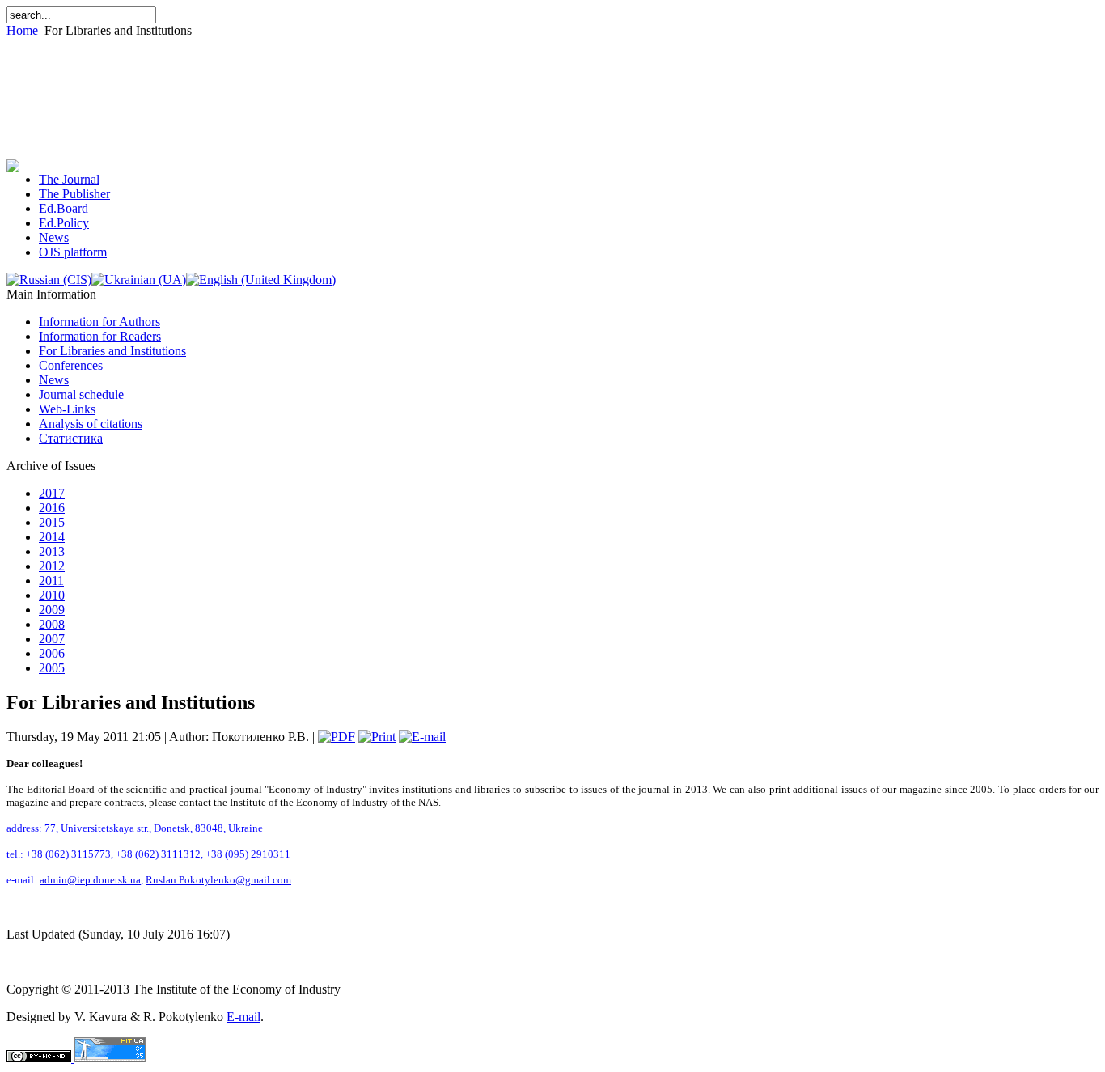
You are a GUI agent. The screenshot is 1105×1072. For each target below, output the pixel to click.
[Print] (377, 737)
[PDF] (336, 737)
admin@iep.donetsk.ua (90, 880)
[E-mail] (422, 737)
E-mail (243, 1016)
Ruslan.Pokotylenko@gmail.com (218, 880)
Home (22, 30)
